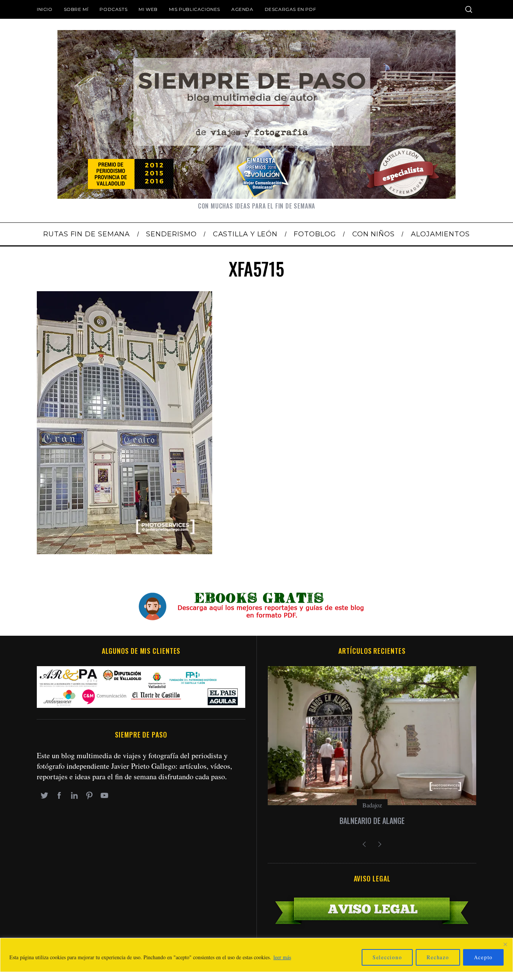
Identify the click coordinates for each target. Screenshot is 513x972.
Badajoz (372, 805)
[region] (256, 955)
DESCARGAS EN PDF (290, 9)
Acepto (483, 957)
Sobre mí (76, 9)
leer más (282, 957)
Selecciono (387, 957)
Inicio (45, 9)
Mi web (148, 9)
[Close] (505, 944)
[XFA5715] (124, 551)
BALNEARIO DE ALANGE (371, 820)
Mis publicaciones (194, 9)
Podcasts (113, 9)
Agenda (242, 9)
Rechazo (438, 957)
